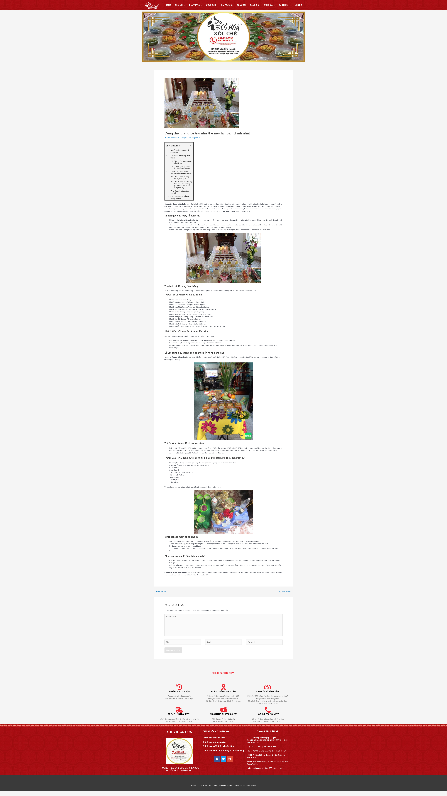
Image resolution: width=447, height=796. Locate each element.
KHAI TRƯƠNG (226, 5)
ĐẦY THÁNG (194, 5)
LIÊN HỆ (298, 5)
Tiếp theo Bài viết (285, 592)
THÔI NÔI (179, 5)
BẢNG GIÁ (268, 5)
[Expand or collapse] (190, 146)
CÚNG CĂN (211, 5)
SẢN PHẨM (283, 5)
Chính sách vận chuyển (214, 742)
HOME (168, 5)
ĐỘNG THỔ (255, 5)
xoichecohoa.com (249, 785)
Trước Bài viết (160, 592)
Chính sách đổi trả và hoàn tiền (218, 746)
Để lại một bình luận (171, 138)
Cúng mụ (184, 138)
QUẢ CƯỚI (241, 5)
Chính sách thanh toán (214, 738)
